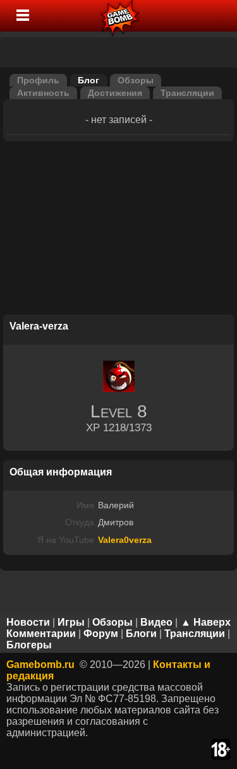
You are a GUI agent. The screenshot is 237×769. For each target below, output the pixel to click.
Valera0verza (125, 540)
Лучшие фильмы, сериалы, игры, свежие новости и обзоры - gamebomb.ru (120, 16)
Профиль (38, 80)
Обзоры (136, 80)
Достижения (115, 93)
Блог (88, 80)
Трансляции (187, 93)
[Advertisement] (119, 230)
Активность (43, 93)
